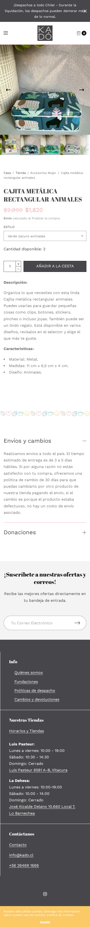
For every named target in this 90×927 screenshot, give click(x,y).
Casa (7, 173)
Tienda (21, 173)
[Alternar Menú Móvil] (9, 33)
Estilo (9, 226)
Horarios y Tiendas (26, 731)
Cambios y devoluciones (36, 699)
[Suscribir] (80, 623)
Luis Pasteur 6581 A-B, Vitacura (38, 770)
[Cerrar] (85, 11)
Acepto (45, 922)
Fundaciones (26, 681)
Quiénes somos (28, 672)
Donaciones (20, 532)
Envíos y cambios (27, 441)
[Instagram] (45, 894)
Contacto (18, 844)
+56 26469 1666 (24, 865)
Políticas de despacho (34, 690)
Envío (8, 218)
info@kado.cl (21, 855)
